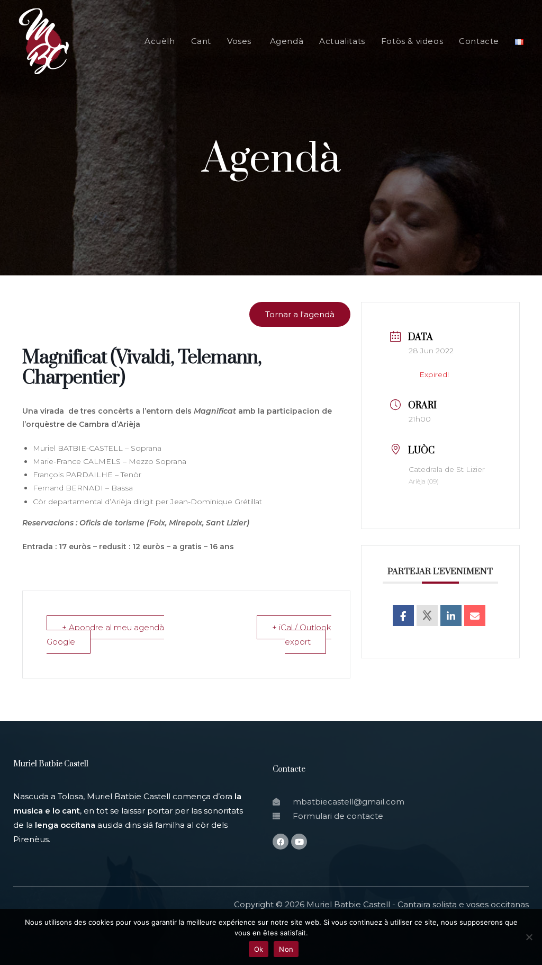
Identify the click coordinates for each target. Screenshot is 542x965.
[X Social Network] (427, 615)
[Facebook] (280, 842)
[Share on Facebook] (403, 615)
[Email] (474, 615)
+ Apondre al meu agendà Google (105, 634)
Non (286, 949)
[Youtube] (299, 842)
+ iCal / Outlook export (301, 634)
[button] (299, 314)
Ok (259, 949)
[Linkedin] (451, 615)
